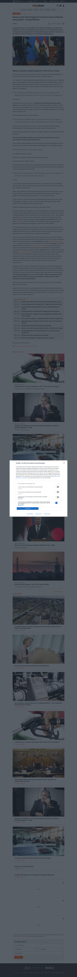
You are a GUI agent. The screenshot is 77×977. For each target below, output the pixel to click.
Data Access (38, 513)
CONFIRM (27, 508)
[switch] (57, 487)
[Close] (64, 463)
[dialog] (38, 488)
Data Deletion (30, 513)
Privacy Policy (47, 513)
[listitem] (38, 483)
